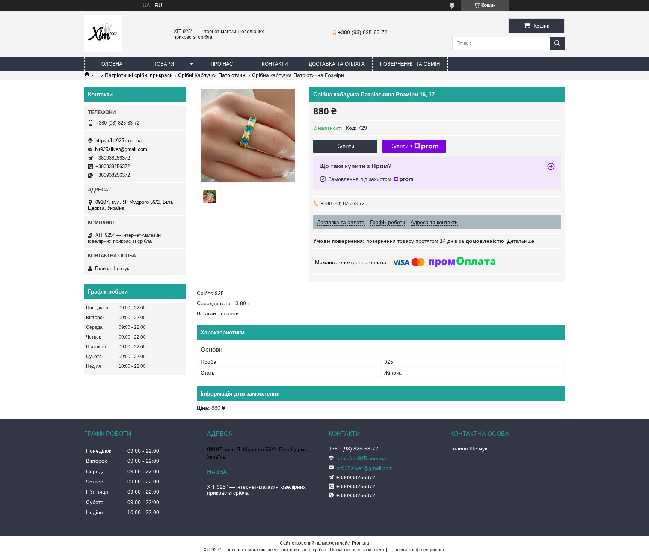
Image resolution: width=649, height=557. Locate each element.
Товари (164, 64)
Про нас (222, 64)
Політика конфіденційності (417, 549)
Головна (110, 64)
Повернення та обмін (410, 64)
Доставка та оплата (337, 64)
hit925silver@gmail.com (121, 149)
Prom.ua (360, 543)
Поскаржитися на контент (357, 549)
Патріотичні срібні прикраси (139, 75)
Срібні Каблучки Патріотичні (212, 75)
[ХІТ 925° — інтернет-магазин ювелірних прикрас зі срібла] (103, 50)
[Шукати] (557, 43)
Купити (345, 146)
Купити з (401, 146)
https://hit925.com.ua (118, 140)
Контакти (275, 64)
